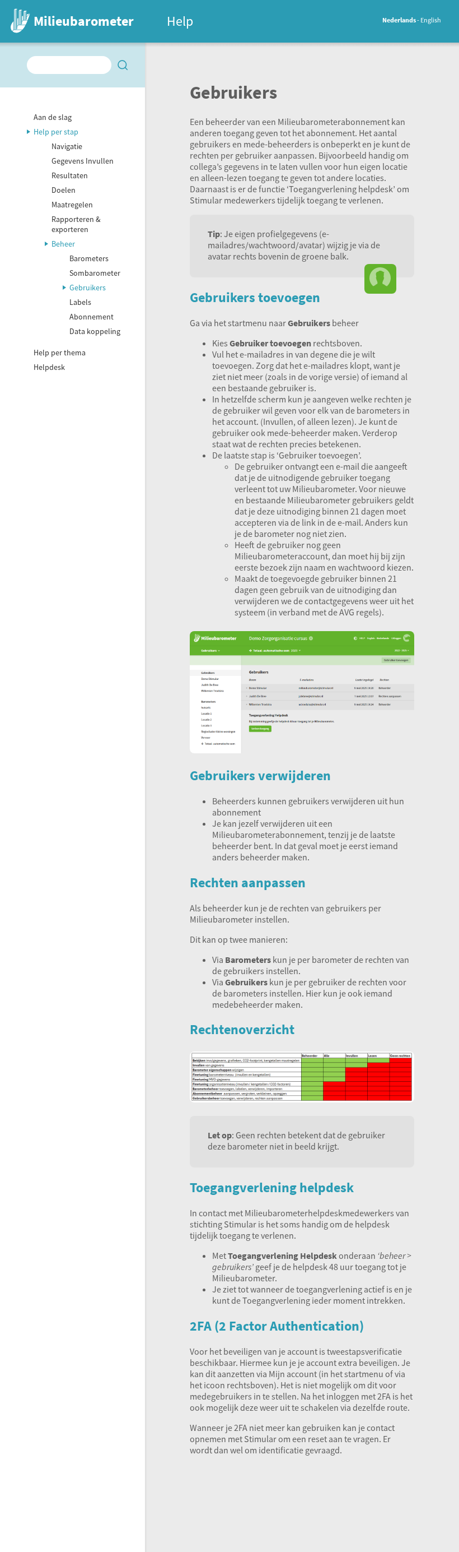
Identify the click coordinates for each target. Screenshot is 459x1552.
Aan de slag (53, 117)
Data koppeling (94, 331)
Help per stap (56, 132)
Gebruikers (87, 287)
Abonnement (91, 317)
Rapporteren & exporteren (76, 224)
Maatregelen (72, 205)
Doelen (63, 190)
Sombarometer (94, 273)
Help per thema (60, 353)
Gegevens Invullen (82, 161)
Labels (80, 302)
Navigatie (66, 146)
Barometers (89, 258)
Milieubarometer (84, 21)
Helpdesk (49, 367)
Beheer (63, 244)
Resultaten (69, 175)
